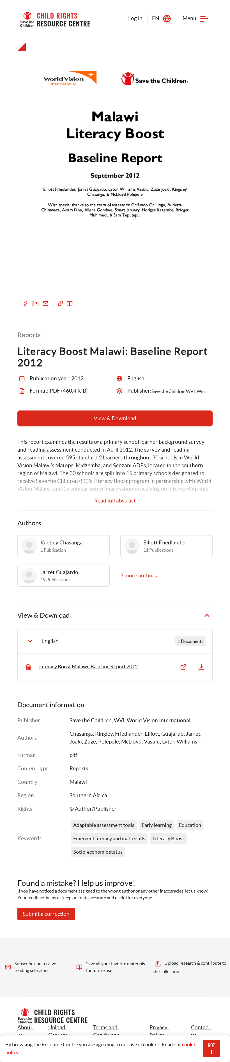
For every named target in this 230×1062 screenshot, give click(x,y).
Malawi (78, 782)
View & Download (115, 418)
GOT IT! (211, 1048)
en (155, 18)
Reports (79, 768)
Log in (135, 18)
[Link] (60, 303)
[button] (64, 1031)
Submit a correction (46, 914)
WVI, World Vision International (152, 720)
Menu (189, 18)
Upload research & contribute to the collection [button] (190, 967)
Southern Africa (88, 795)
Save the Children (91, 720)
